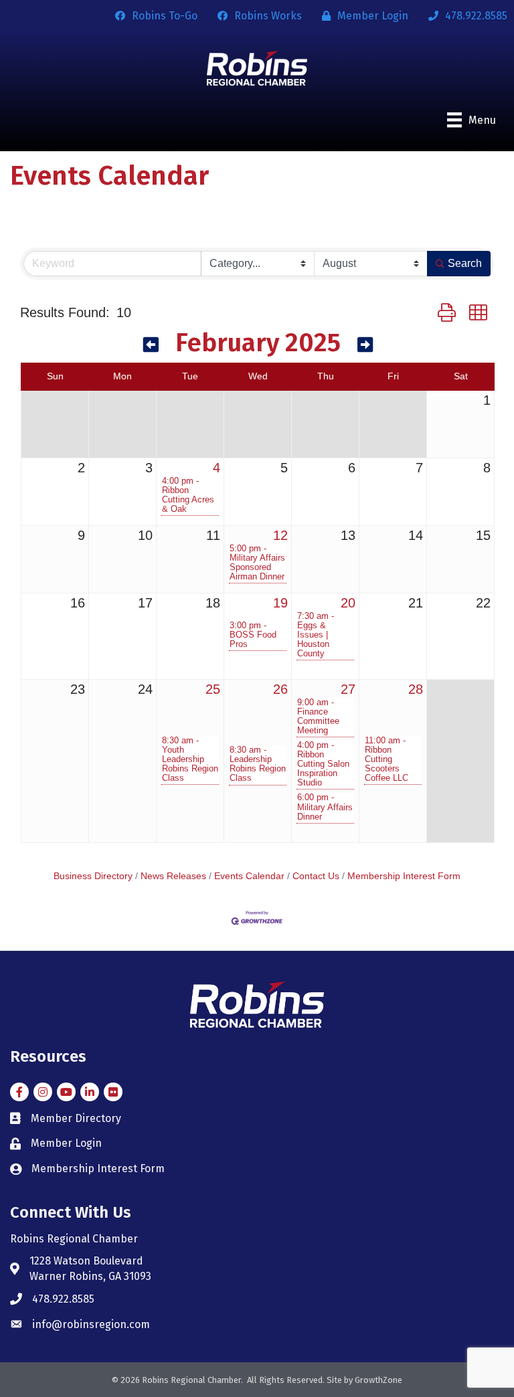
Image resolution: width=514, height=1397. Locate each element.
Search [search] (465, 263)
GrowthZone (378, 1380)
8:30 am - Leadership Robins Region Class (258, 764)
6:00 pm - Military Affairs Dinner (325, 807)
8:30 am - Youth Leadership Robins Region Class (190, 759)
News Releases (173, 876)
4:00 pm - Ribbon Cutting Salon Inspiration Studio (323, 764)
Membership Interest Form (403, 876)
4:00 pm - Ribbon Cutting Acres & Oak (188, 495)
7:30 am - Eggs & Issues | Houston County (315, 635)
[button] (446, 313)
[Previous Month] (151, 345)
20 (348, 602)
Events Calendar (249, 876)
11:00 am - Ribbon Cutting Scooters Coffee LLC (386, 759)
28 (415, 689)
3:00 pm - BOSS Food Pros (253, 635)
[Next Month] (365, 345)
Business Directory (93, 876)
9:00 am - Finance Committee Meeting (318, 716)
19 (280, 602)
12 (280, 535)
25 (212, 689)
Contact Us (315, 876)
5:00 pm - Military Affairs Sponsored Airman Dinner (257, 562)
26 (280, 689)
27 (348, 689)
